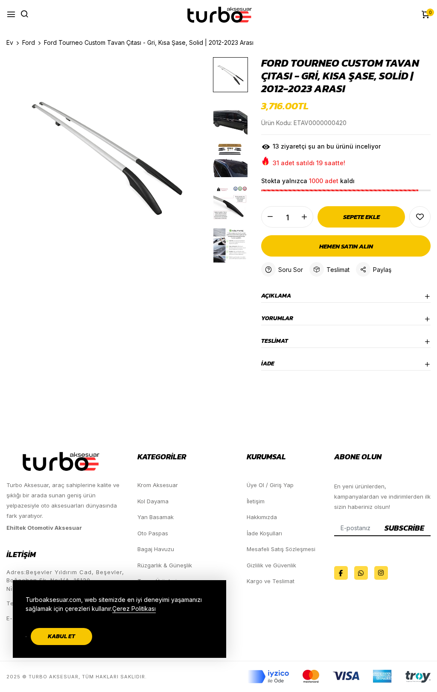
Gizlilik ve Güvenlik (271, 565)
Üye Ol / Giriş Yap (270, 485)
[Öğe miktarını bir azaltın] (270, 217)
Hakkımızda (262, 517)
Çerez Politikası (134, 608)
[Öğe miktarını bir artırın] (304, 217)
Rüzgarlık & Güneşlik (164, 565)
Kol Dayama (153, 501)
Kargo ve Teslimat (270, 581)
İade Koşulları (264, 533)
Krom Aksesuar (157, 485)
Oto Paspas (152, 533)
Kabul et (61, 636)
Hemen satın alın (346, 246)
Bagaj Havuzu (155, 549)
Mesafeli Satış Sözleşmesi (281, 549)
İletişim (256, 501)
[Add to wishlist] (420, 217)
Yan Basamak (155, 517)
